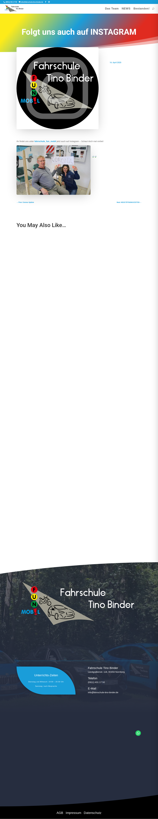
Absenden (58, 786)
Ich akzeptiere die (29, 780)
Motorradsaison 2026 (28, 416)
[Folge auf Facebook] (115, 787)
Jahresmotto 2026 (26, 516)
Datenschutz (92, 813)
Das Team (112, 9)
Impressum (73, 813)
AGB (60, 813)
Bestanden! (141, 9)
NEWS (126, 9)
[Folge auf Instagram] (122, 787)
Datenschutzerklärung (36, 780)
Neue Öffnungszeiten (28, 315)
